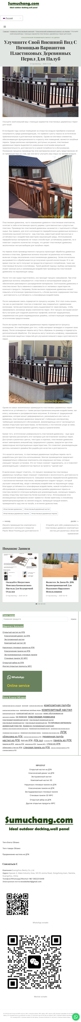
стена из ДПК (54, 744)
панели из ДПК (8, 744)
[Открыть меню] (6, 27)
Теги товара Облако (11, 848)
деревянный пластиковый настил (39, 728)
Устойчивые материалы (59, 722)
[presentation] (20, 565)
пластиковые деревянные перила (16, 513)
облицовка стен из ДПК (12, 747)
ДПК (63, 732)
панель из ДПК (62, 740)
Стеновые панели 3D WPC (16, 658)
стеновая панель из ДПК (36, 747)
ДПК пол (38, 740)
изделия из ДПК (30, 744)
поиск (73, 619)
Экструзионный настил (14, 639)
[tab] (36, 603)
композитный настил (57, 709)
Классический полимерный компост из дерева (40, 37)
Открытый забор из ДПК (13, 663)
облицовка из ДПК (13, 736)
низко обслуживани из (53, 713)
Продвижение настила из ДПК (16, 854)
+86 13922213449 (36, 879)
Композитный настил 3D (15, 643)
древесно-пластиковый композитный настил (15, 728)
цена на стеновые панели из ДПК (60, 747)
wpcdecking (36, 64)
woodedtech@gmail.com (30, 882)
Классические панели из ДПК (17, 651)
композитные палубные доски (30, 710)
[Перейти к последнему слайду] (6, 577)
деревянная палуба (52, 736)
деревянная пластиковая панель (30, 733)
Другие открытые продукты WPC (17, 666)
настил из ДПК (11, 740)
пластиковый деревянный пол (13, 723)
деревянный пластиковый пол (11, 733)
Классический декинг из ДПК (17, 636)
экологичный (38, 713)
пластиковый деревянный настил (37, 509)
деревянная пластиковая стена (50, 733)
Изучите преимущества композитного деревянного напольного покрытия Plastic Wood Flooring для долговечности (20, 526)
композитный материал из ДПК (32, 737)
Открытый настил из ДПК (14, 632)
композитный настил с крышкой (12, 705)
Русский (9, 18)
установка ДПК (48, 740)
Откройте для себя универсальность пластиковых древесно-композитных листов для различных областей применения (62, 528)
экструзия (25, 705)
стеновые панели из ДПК (9, 750)
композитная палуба (57, 705)
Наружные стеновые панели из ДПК (19, 647)
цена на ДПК (19, 744)
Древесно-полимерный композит (38, 726)
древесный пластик (12, 726)
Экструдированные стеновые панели (20, 655)
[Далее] (75, 577)
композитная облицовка (36, 705)
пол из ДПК (27, 740)
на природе (21, 717)
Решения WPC (41, 744)
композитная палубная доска (11, 710)
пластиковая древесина (12, 509)
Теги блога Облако (11, 842)
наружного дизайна (9, 717)
